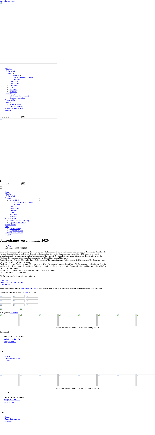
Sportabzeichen (10, 100)
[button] (13, 73)
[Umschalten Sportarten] (39, 198)
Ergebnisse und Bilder (17, 98)
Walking (17, 79)
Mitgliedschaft (10, 71)
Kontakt (8, 111)
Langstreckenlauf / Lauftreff (24, 77)
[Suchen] (1, 115)
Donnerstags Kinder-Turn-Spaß (11, 282)
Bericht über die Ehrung (29, 288)
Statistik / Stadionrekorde (14, 108)
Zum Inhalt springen (7, 1)
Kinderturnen (14, 83)
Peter (9, 246)
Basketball (13, 92)
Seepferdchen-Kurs (16, 106)
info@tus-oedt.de (10, 342)
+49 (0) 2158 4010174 (12, 339)
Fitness (12, 88)
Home (7, 67)
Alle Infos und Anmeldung (19, 96)
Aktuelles (8, 69)
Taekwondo (14, 86)
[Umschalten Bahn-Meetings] (39, 219)
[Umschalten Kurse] (39, 227)
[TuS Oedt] (28, 63)
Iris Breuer (14, 313)
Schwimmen (14, 81)
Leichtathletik (5, 284)
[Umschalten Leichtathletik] (39, 200)
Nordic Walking (15, 104)
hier (27, 292)
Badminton (13, 90)
